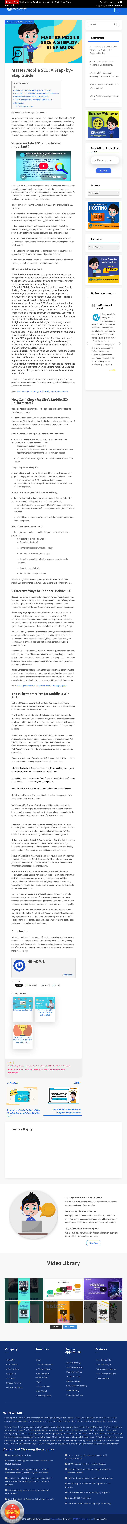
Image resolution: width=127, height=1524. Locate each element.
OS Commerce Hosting (76, 1386)
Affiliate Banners (43, 1369)
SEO (10, 1062)
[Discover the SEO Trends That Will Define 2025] (45, 1003)
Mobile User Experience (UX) (34, 1069)
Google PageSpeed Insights (23, 1066)
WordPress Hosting (75, 1367)
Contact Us (11, 1374)
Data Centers (12, 1364)
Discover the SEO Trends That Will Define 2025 (45, 1012)
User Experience (13, 1072)
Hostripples (55, 1519)
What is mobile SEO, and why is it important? (33, 90)
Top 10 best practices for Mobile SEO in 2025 (33, 100)
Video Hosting (72, 1390)
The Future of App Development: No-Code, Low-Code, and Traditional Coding (104, 49)
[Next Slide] (119, 343)
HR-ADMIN (28, 22)
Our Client (10, 1378)
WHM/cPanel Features (106, 1369)
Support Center (43, 1386)
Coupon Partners (13, 1383)
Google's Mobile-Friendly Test (62, 1066)
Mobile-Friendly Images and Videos (55, 1069)
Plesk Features (103, 1378)
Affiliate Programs (44, 1364)
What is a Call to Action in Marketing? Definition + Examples (104, 75)
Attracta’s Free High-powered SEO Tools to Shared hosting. (22, 1039)
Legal (38, 1382)
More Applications (74, 1395)
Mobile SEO (19, 1069)
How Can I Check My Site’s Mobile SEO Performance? (37, 93)
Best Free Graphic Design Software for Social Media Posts (42, 391)
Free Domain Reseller (106, 1374)
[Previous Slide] (87, 343)
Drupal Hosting (73, 1376)
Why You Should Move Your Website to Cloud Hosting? (102, 63)
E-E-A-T (10, 1066)
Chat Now (94, 1243)
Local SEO (11, 1069)
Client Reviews (12, 1369)
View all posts (67, 975)
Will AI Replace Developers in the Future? (104, 98)
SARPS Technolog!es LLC (83, 1519)
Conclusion (19, 103)
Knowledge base (43, 1395)
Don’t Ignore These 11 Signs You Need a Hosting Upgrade (42, 685)
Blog (38, 1360)
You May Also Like (25, 106)
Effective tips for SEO (22, 1010)
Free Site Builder (103, 1360)
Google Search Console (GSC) (42, 1066)
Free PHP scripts (103, 1364)
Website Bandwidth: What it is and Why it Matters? (104, 86)
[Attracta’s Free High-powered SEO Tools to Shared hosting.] (23, 1030)
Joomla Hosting (73, 1363)
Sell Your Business (14, 1387)
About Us (10, 1360)
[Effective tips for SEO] (23, 1003)
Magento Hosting (74, 1372)
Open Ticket (41, 1391)
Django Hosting (73, 1381)
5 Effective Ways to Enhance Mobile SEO (31, 97)
